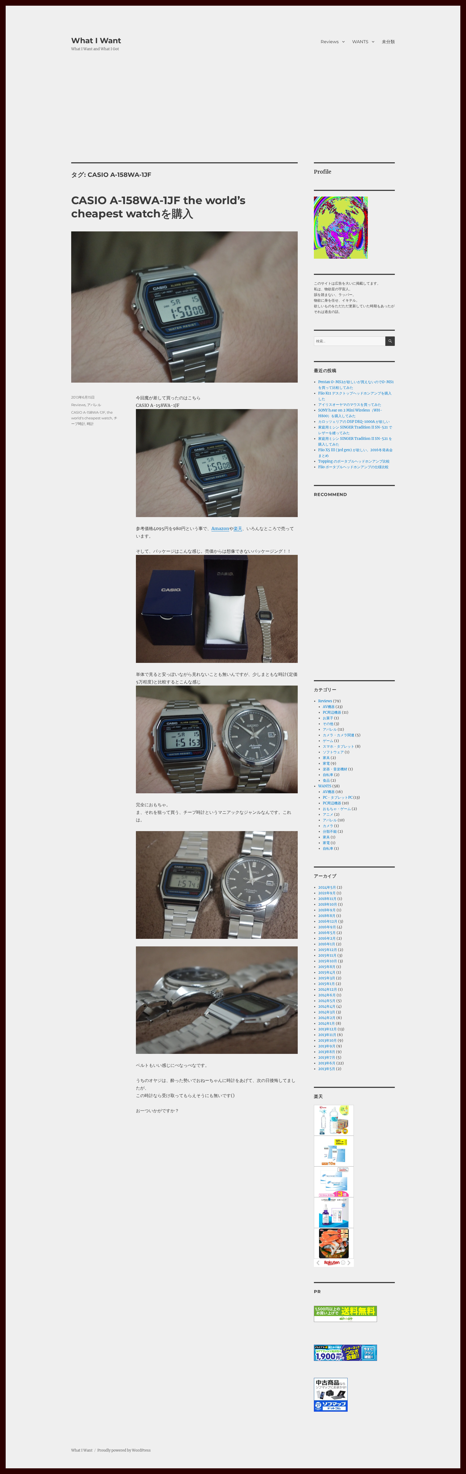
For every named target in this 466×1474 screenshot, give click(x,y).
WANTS (360, 41)
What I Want (96, 40)
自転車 (328, 775)
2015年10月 (327, 961)
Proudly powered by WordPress (124, 1450)
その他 (328, 723)
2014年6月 (327, 995)
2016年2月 (327, 938)
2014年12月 (327, 989)
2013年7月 (326, 1057)
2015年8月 (326, 966)
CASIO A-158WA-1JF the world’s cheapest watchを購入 (158, 207)
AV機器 (329, 706)
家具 (326, 757)
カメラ (328, 826)
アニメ (328, 814)
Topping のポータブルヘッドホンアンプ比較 (354, 461)
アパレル (94, 405)
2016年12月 (327, 921)
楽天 (238, 528)
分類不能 (330, 831)
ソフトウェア (333, 752)
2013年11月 (327, 1035)
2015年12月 (327, 949)
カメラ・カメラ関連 (338, 735)
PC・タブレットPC (337, 797)
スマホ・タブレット (338, 746)
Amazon (220, 528)
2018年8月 (326, 915)
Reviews (330, 41)
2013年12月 (327, 1029)
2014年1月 (326, 1023)
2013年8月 (326, 1052)
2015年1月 (326, 983)
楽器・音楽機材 (335, 769)
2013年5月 (326, 1069)
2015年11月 (327, 955)
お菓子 (328, 718)
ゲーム (328, 740)
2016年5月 (327, 932)
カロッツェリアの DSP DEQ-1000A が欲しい (354, 421)
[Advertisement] (233, 122)
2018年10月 (327, 904)
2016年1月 (326, 944)
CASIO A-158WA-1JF (88, 412)
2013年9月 (326, 1046)
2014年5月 (326, 1001)
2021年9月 (327, 893)
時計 (90, 423)
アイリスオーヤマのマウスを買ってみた (349, 404)
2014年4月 (326, 1006)
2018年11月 (327, 898)
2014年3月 (326, 1012)
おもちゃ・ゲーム (337, 809)
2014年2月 (326, 1018)
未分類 (388, 41)
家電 (326, 763)
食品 (326, 780)
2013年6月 (326, 1063)
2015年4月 (326, 972)
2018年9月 (327, 910)
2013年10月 (327, 1040)
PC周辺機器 (332, 712)
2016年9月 (327, 927)
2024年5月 (327, 887)
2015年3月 (326, 978)
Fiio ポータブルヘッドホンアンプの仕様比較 (353, 467)
